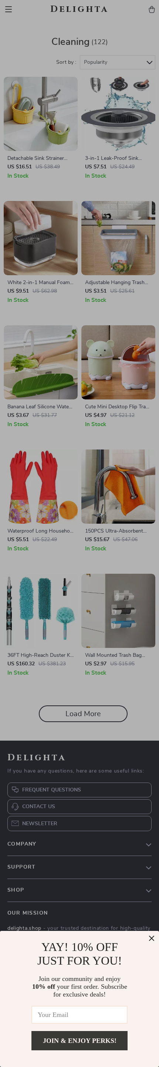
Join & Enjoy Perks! (79, 1040)
